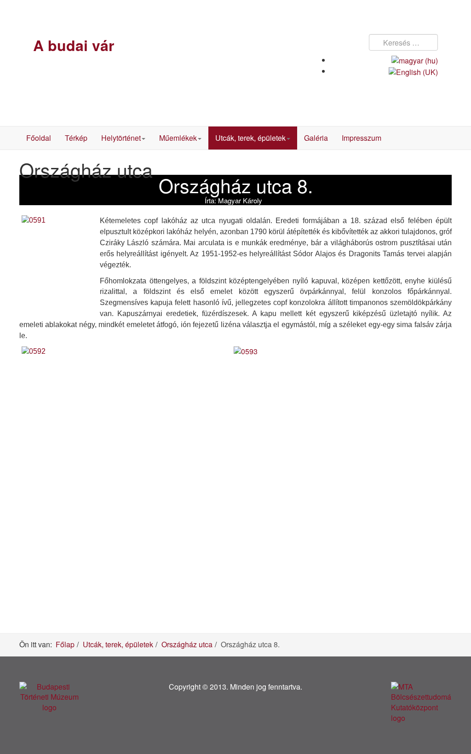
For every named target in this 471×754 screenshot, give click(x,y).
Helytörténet (121, 137)
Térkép (76, 137)
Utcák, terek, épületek (250, 137)
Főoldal (38, 137)
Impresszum (361, 137)
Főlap (65, 644)
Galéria (316, 137)
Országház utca (187, 644)
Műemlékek (178, 137)
